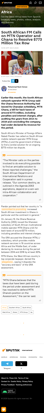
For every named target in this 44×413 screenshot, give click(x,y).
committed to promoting (14, 209)
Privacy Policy (27, 381)
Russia (23, 357)
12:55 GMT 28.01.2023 (9, 48)
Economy (33, 357)
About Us (4, 378)
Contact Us (5, 381)
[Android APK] (8, 391)
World (4, 357)
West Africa (6, 312)
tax (32, 312)
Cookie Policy (16, 381)
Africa (4, 307)
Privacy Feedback (8, 385)
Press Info (13, 378)
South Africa (26, 307)
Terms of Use (23, 378)
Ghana (15, 312)
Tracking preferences (24, 385)
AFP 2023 (6, 76)
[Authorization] (30, 2)
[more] (40, 199)
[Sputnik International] (7, 4)
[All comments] (3, 409)
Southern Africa (14, 307)
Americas (14, 357)
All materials (12, 92)
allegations (7, 261)
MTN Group (24, 312)
